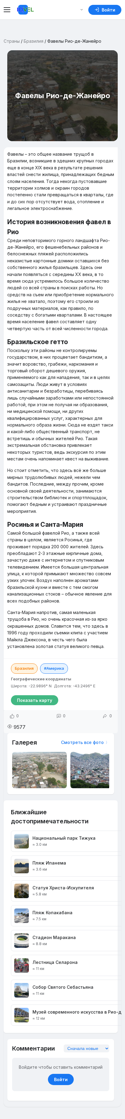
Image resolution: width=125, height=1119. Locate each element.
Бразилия (33, 41)
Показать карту (34, 700)
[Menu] (8, 9)
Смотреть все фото (82, 742)
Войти (61, 1079)
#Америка (54, 668)
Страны (12, 41)
